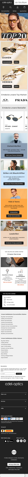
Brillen (15, 11)
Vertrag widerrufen (13, 464)
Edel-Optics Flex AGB (14, 469)
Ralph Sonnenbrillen (6, 331)
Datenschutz (12, 467)
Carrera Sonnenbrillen (6, 322)
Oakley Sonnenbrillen (6, 318)
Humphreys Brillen (6, 344)
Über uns (3, 394)
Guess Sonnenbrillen (6, 329)
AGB (7, 467)
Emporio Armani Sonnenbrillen (9, 326)
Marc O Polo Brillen (6, 346)
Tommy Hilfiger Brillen (7, 355)
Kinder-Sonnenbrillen (14, 216)
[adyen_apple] (17, 419)
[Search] (10, 7)
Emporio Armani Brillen (7, 348)
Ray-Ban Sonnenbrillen (7, 316)
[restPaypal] (13, 419)
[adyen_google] (21, 419)
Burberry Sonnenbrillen (7, 333)
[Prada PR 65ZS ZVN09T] (14, 118)
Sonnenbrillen (5, 11)
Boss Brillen (4, 353)
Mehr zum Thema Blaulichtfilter (14, 183)
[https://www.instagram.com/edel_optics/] (21, 441)
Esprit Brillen (4, 357)
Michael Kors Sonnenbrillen (8, 328)
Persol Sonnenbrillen (6, 320)
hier (22, 378)
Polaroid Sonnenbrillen (7, 324)
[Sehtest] (3, 7)
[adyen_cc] (2, 419)
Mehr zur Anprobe (7, 282)
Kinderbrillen (14, 212)
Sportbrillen (23, 11)
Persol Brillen (4, 350)
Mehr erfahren (20, 284)
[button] (7, 2)
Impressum (19, 467)
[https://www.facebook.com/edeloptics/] (18, 441)
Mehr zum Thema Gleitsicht (14, 155)
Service (3, 401)
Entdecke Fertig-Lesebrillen (14, 243)
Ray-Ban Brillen (5, 340)
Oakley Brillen (4, 342)
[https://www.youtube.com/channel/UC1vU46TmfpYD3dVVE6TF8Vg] (24, 441)
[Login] (17, 7)
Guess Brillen (4, 352)
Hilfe (2, 408)
